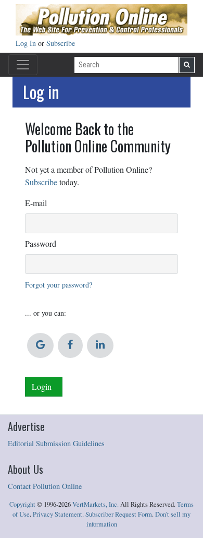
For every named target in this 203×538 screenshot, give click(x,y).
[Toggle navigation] (22, 64)
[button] (40, 345)
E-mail (36, 202)
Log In (27, 43)
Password (40, 243)
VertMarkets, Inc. (95, 504)
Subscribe (60, 43)
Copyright (22, 504)
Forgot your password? (58, 285)
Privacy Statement (57, 514)
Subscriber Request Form (118, 514)
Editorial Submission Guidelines (56, 443)
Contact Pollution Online (45, 486)
